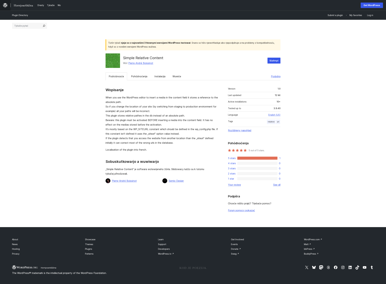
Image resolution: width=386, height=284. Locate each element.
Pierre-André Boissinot (140, 63)
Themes (89, 244)
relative (271, 122)
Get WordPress (372, 5)
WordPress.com (313, 239)
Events (234, 244)
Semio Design (176, 180)
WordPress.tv (166, 253)
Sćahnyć (273, 60)
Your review (234, 184)
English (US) (274, 114)
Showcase (90, 239)
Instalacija (159, 76)
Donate (236, 249)
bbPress (309, 249)
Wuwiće (176, 76)
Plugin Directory (20, 15)
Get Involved (237, 239)
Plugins (88, 249)
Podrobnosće (116, 76)
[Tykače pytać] (44, 26)
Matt (307, 244)
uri (278, 122)
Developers (164, 249)
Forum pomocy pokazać (241, 210)
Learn (161, 239)
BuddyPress (311, 253)
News (15, 244)
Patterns (89, 253)
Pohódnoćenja (139, 76)
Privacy (15, 253)
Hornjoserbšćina (48, 267)
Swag (235, 253)
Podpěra (275, 76)
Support (162, 244)
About (15, 239)
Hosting (16, 249)
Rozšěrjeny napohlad (239, 130)
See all (276, 184)
